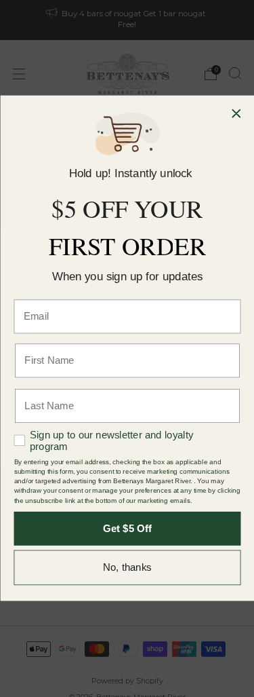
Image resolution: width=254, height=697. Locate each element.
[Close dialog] (236, 114)
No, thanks (127, 568)
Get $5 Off (127, 529)
